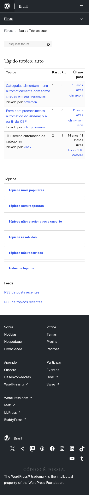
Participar (54, 362)
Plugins (52, 341)
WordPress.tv (16, 384)
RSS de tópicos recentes (23, 302)
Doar (52, 377)
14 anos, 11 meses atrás (75, 140)
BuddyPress (15, 420)
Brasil (18, 438)
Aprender (11, 362)
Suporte (10, 370)
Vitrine (51, 327)
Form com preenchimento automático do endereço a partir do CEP (26, 116)
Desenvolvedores (17, 377)
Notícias (10, 334)
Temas (52, 334)
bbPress (12, 412)
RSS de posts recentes (21, 292)
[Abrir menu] (82, 6)
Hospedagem (14, 341)
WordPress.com (18, 398)
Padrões (53, 349)
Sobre (8, 327)
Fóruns (8, 18)
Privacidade (13, 349)
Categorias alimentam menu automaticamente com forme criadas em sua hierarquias (28, 91)
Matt (10, 405)
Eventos (53, 370)
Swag (53, 384)
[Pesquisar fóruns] (48, 44)
